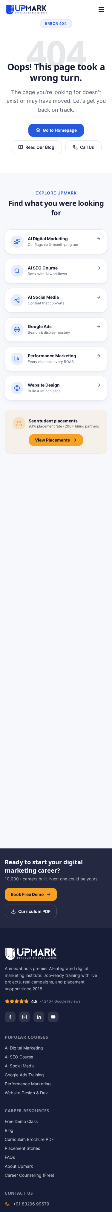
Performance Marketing (28, 1083)
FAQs (10, 1157)
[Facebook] (10, 1017)
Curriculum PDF (34, 911)
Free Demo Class (21, 1121)
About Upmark (19, 1166)
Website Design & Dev (26, 1092)
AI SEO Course (19, 1056)
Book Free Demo (27, 894)
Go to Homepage (60, 130)
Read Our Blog (39, 147)
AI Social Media (20, 1065)
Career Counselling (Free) (29, 1175)
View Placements (52, 439)
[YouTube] (53, 1017)
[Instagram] (24, 1017)
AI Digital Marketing (24, 1047)
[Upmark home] (26, 9)
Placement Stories (22, 1148)
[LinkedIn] (38, 1017)
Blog (9, 1130)
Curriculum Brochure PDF (29, 1139)
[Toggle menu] (101, 10)
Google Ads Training (24, 1074)
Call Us (87, 147)
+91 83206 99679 (31, 1203)
